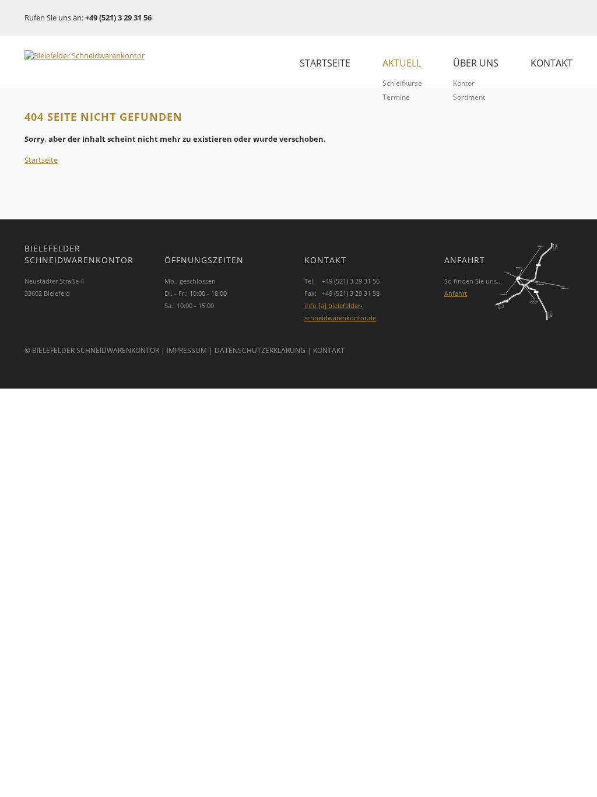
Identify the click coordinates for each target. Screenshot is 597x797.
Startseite (325, 63)
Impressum (187, 350)
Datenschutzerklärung (260, 350)
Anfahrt (455, 293)
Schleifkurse (402, 83)
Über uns (475, 63)
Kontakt (552, 63)
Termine (396, 97)
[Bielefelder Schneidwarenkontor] (103, 55)
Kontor (464, 83)
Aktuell (401, 63)
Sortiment (469, 97)
